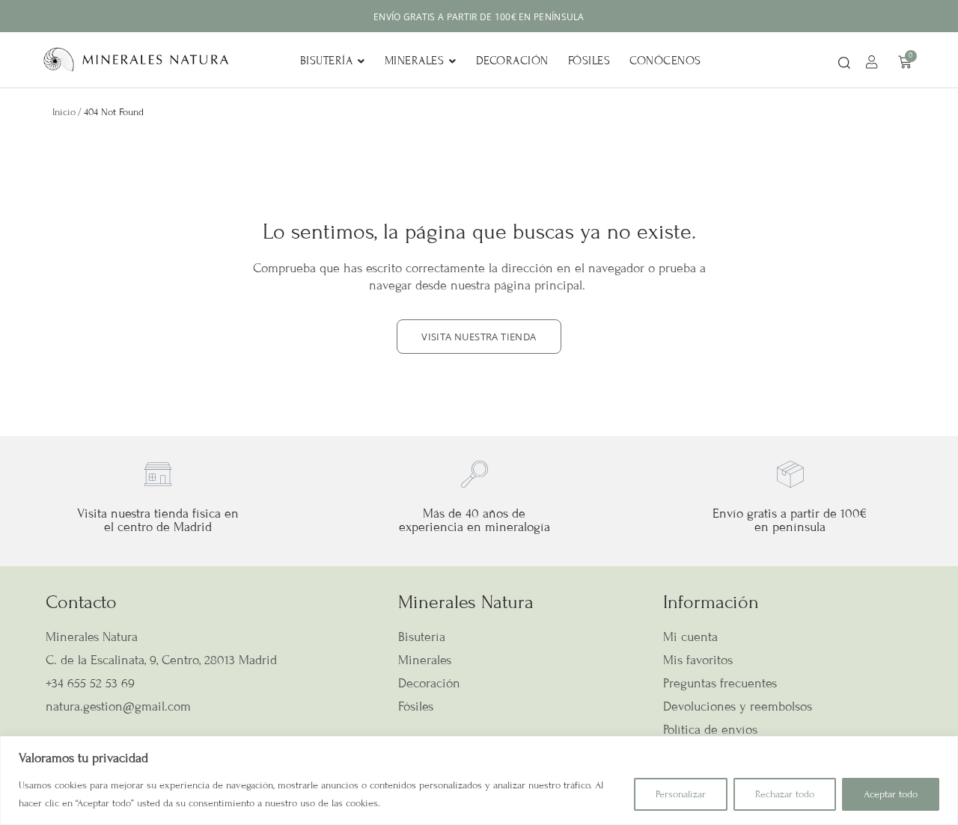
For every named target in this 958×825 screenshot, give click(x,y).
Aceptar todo (891, 794)
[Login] (873, 64)
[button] (844, 64)
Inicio (64, 112)
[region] (479, 780)
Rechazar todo (784, 794)
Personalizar (681, 794)
